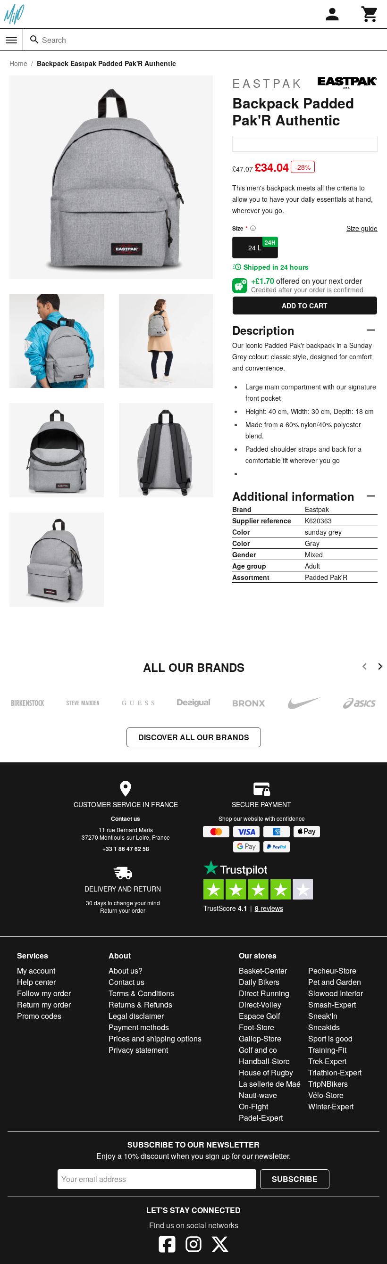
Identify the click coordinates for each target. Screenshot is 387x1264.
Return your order (122, 910)
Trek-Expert (327, 1061)
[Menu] (11, 40)
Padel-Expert (261, 1117)
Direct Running (264, 993)
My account (36, 970)
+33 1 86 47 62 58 (125, 848)
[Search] (34, 39)
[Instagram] (193, 1245)
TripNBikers (328, 1083)
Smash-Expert (332, 1004)
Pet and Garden (334, 981)
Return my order (44, 1004)
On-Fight (253, 1106)
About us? (126, 970)
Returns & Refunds (140, 1004)
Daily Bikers (259, 981)
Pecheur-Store (332, 970)
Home (18, 63)
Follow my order (44, 993)
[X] (219, 1245)
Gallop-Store (260, 1038)
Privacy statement (138, 1049)
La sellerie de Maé (270, 1083)
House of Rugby (266, 1072)
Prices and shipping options (155, 1038)
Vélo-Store (326, 1095)
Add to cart (305, 305)
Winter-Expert (330, 1106)
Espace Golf (259, 1015)
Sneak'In (322, 1015)
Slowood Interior (335, 993)
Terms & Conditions (141, 993)
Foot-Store (256, 1027)
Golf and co (258, 1049)
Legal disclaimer (136, 1015)
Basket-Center (263, 970)
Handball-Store (264, 1061)
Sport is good (330, 1038)
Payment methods (139, 1027)
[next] (380, 668)
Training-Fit (327, 1049)
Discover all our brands (193, 737)
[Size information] (253, 228)
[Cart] (370, 14)
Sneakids (324, 1027)
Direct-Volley (260, 1004)
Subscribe (295, 1178)
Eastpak (267, 83)
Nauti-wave (258, 1095)
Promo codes (39, 1015)
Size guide (362, 228)
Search (54, 39)
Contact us (125, 818)
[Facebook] (167, 1245)
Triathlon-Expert (335, 1072)
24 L (262, 245)
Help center (36, 981)
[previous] (364, 668)
